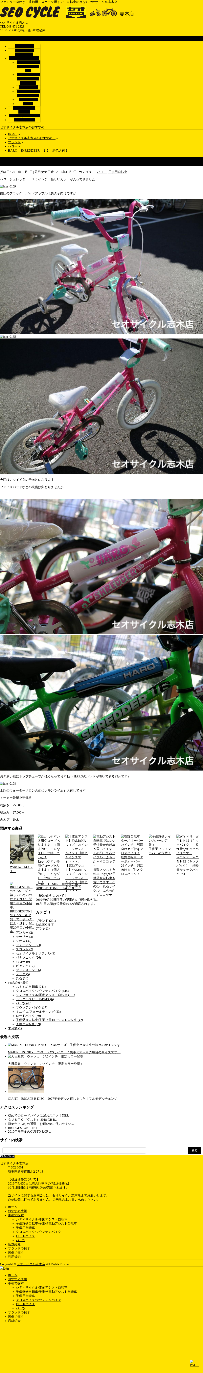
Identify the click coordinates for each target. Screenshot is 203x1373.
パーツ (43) (23, 1003)
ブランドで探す (19, 1248)
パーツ (28, 103)
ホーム (12, 1207)
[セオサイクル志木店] (72, 18)
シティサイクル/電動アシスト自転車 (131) (45, 995)
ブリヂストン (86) (28, 970)
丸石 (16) (22, 978)
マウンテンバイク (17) (31, 1007)
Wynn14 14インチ (21, 869)
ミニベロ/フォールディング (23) (38, 1011)
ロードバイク (28, 99)
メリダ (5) (23, 974)
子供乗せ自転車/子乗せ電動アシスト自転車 (28, 79)
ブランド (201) (46, 920)
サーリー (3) (24, 936)
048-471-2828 (15, 26)
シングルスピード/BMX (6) (35, 999)
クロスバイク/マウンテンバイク (38, 1231)
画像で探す (16, 1252)
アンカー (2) (24, 932)
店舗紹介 (14, 1244)
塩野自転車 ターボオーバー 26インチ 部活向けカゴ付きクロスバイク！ (132, 866)
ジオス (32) (23, 941)
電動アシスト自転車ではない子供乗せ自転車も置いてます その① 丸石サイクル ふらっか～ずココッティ (104, 882)
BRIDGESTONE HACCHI (58, 888)
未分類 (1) (15, 1028)
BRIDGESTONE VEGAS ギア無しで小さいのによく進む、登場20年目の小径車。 (21, 921)
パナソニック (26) (28, 957)
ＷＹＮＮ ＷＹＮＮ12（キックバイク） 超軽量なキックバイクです (187, 866)
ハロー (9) (23, 961)
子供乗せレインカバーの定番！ (160, 851)
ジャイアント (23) (28, 945)
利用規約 (14, 1256)
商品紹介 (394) (18, 982)
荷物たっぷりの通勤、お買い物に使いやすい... (41, 1123)
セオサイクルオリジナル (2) (35, 953)
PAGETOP (7, 1156)
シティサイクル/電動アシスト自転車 (28, 66)
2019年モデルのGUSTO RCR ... (30, 1131)
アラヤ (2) (43, 928)
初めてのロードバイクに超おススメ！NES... (39, 1115)
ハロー (102, 172)
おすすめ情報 (17, 1211)
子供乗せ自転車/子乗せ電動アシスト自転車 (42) (49, 1020)
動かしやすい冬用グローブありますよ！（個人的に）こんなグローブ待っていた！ (49, 872)
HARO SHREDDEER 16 (57, 884)
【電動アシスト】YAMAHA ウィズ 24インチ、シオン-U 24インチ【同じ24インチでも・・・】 (77, 878)
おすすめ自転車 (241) (31, 986)
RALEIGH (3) (45, 924)
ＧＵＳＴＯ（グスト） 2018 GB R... (32, 1119)
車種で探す (16, 1215)
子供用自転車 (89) (28, 1024)
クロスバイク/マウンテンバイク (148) (42, 990)
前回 (3, 193)
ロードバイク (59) (28, 1015)
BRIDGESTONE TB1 (22, 1127)
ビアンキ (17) (25, 966)
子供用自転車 (28, 87)
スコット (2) (24, 949)
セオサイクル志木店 (31, 1264)
